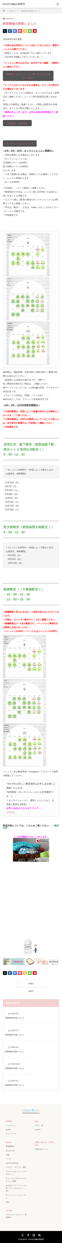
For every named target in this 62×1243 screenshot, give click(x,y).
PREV (31, 984)
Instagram (33, 1234)
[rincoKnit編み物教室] (31, 1112)
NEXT (31, 991)
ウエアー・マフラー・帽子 (16, 1167)
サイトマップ (11, 1134)
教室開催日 (10, 1146)
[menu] (58, 4)
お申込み (10, 812)
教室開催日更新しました (14, 1018)
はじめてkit (10, 1151)
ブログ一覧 (39, 1125)
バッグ (8, 1159)
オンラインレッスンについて (20, 143)
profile (8, 1130)
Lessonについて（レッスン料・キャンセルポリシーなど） (28, 76)
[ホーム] (4, 10)
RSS (39, 1234)
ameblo (38, 1130)
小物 (7, 1155)
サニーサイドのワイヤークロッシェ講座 (16, 1179)
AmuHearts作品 (12, 1163)
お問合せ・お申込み (17, 123)
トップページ (11, 1125)
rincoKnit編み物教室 (13, 4)
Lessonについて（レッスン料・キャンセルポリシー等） (16, 1188)
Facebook (28, 1234)
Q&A (7, 1202)
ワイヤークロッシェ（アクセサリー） (16, 1173)
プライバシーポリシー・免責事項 (16, 1216)
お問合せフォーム (41, 1149)
